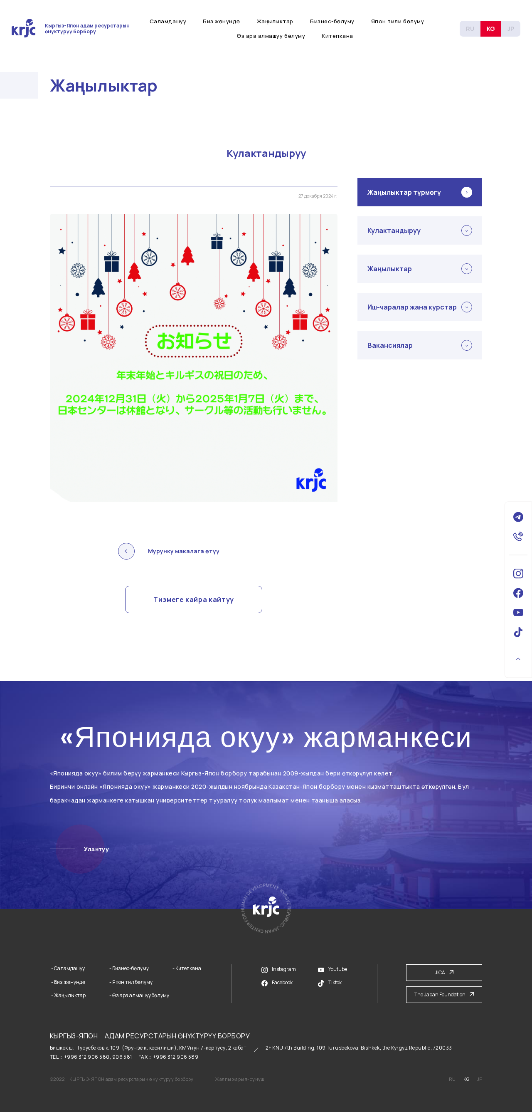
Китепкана (337, 36)
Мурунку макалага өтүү (183, 551)
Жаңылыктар (275, 21)
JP (510, 28)
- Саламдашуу (68, 968)
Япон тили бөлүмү (397, 21)
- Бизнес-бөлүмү (129, 968)
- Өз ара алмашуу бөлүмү (139, 995)
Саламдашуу (168, 21)
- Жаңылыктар (68, 995)
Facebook (282, 982)
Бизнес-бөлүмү (332, 21)
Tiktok (335, 982)
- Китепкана (186, 968)
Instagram (284, 969)
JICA (440, 972)
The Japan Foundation (440, 994)
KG (491, 28)
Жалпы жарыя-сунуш (239, 1079)
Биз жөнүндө (221, 21)
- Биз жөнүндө (68, 982)
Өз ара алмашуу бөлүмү (271, 36)
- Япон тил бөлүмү (131, 982)
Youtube (337, 969)
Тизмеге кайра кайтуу (193, 599)
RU (470, 28)
